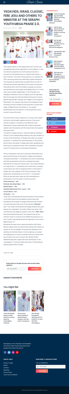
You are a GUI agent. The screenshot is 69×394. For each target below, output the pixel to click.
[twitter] (8, 62)
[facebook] (5, 62)
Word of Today (8, 363)
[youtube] (17, 352)
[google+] (11, 62)
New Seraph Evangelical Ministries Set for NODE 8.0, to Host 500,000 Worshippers (37, 318)
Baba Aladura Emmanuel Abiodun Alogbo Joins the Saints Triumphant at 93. (59, 64)
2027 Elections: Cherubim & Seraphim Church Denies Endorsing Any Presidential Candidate (57, 77)
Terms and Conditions (10, 375)
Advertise (6, 370)
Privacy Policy (8, 372)
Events (6, 365)
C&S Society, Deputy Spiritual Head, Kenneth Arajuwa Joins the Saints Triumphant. (24, 317)
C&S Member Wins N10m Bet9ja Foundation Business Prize (57, 54)
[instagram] (15, 62)
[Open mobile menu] (4, 2)
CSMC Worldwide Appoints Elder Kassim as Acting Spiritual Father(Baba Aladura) (57, 18)
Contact (6, 368)
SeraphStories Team (41, 390)
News (20, 28)
